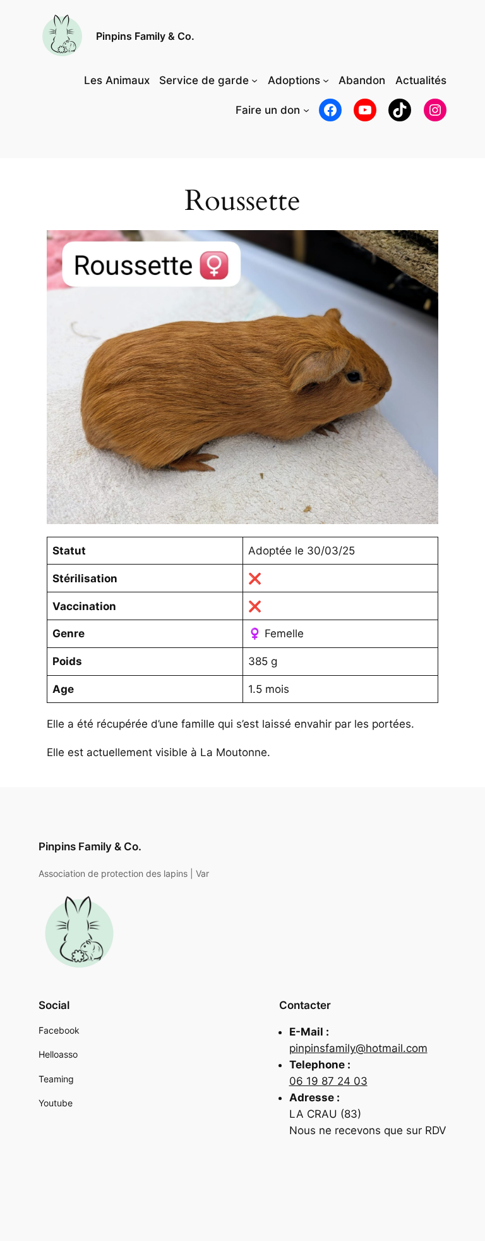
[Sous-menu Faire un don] (306, 110)
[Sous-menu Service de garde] (254, 80)
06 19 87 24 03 (328, 1081)
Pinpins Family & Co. (145, 36)
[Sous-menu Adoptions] (326, 80)
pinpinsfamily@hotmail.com (358, 1048)
